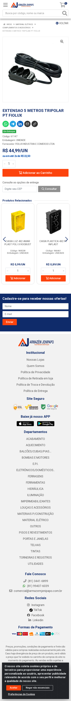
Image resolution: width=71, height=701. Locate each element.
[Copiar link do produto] (35, 124)
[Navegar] (4, 239)
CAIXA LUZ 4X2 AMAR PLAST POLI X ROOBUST (17, 243)
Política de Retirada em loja (35, 378)
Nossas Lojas (35, 359)
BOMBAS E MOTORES (35, 457)
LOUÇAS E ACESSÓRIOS (35, 507)
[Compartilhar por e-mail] (27, 124)
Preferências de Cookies (21, 694)
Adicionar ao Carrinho (37, 173)
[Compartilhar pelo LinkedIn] (20, 124)
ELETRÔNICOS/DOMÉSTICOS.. (35, 470)
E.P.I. (35, 464)
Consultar (50, 188)
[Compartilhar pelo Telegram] (13, 124)
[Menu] (5, 5)
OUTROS (35, 526)
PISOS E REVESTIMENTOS (35, 532)
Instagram (37, 605)
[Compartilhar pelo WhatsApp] (5, 124)
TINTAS (35, 551)
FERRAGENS (35, 476)
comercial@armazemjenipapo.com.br (37, 591)
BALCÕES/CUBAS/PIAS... (35, 451)
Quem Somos (35, 366)
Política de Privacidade (35, 372)
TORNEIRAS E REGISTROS (35, 557)
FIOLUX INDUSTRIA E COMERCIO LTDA (35, 144)
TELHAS (35, 545)
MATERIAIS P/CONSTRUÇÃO (36, 513)
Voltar (63, 23)
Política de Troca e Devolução (36, 384)
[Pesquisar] (64, 13)
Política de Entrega (36, 391)
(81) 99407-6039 (37, 586)
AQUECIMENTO (35, 445)
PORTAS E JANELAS (35, 538)
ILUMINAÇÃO (35, 495)
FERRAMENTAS (35, 482)
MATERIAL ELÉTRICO (35, 520)
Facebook (37, 615)
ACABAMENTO (35, 439)
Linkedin (37, 620)
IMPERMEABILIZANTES (35, 501)
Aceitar (14, 687)
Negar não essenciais (38, 687)
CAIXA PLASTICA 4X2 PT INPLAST (53, 243)
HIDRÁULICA (35, 489)
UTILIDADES (35, 563)
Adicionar (19, 278)
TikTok (37, 610)
